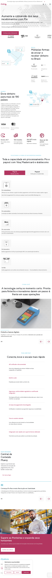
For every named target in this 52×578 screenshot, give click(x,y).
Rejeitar (17, 572)
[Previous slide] (41, 341)
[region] (17, 567)
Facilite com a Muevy (7, 550)
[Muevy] (4, 4)
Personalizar (8, 572)
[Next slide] (48, 341)
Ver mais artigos (6, 475)
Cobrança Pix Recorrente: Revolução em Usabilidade (18, 488)
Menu (50, 4)
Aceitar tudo (26, 572)
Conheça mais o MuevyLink (10, 33)
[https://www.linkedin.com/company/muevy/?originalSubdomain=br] (2, 568)
